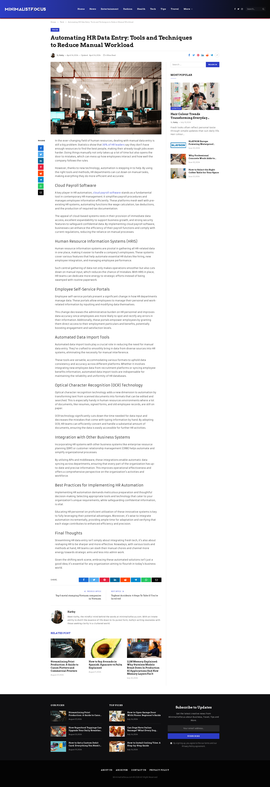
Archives (122, 770)
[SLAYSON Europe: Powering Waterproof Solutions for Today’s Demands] (178, 145)
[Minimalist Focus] (25, 9)
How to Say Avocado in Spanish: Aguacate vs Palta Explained (105, 664)
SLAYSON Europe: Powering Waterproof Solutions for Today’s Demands (201, 143)
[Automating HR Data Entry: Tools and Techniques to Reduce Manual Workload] (106, 98)
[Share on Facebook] (189, 55)
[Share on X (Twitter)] (194, 55)
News (92, 9)
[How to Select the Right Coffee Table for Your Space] (178, 173)
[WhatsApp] (41, 186)
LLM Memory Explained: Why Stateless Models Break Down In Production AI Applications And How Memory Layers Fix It (143, 667)
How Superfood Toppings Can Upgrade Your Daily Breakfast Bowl (85, 729)
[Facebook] (41, 148)
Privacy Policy (188, 746)
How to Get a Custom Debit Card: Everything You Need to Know (85, 744)
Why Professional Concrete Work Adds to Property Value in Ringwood (202, 157)
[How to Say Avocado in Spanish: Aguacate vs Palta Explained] (106, 648)
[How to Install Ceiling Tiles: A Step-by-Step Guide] (117, 746)
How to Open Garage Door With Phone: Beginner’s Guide (144, 713)
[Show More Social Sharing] (217, 55)
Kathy (61, 55)
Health (141, 9)
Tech (153, 9)
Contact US (138, 770)
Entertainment (109, 9)
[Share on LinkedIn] (203, 55)
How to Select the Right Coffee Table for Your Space (204, 171)
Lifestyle (176, 108)
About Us (106, 770)
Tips (163, 9)
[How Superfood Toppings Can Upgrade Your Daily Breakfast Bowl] (58, 731)
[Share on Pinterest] (198, 55)
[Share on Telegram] (212, 55)
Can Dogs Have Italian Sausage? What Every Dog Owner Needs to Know (141, 729)
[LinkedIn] (41, 161)
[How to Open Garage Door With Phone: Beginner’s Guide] (117, 716)
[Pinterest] (41, 167)
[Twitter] (41, 154)
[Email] (41, 192)
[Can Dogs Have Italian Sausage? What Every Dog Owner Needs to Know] (117, 731)
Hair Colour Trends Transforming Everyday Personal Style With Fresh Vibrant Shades (190, 116)
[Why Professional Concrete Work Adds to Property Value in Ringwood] (178, 159)
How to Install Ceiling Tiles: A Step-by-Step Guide (144, 744)
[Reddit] (41, 173)
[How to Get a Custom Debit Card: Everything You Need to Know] (58, 746)
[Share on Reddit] (207, 55)
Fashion (127, 9)
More (187, 9)
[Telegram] (41, 180)
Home (81, 9)
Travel (175, 9)
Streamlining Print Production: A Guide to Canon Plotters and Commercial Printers (64, 666)
